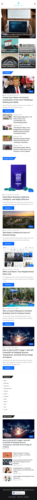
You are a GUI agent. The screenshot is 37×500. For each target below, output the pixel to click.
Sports (5, 401)
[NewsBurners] (18, 3)
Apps (5, 380)
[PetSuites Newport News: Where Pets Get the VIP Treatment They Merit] (7, 138)
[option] (18, 38)
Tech (5, 404)
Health (5, 393)
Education (6, 386)
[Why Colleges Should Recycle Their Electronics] (7, 478)
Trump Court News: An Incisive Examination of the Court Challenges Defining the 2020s (18, 99)
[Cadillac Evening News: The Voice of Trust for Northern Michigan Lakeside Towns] (9, 61)
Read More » (8, 111)
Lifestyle (6, 396)
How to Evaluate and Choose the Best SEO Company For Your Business (22, 461)
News (5, 399)
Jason (5, 95)
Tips (5, 407)
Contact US (20, 497)
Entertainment (8, 388)
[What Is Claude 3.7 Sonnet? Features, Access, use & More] (7, 455)
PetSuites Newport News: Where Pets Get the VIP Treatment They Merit (21, 140)
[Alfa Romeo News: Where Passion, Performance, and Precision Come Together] (7, 147)
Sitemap (26, 497)
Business (6, 383)
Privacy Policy (12, 497)
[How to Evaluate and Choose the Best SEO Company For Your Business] (7, 462)
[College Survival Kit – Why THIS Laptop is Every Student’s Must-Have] (9, 46)
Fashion (6, 391)
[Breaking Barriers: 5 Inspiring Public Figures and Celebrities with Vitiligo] (7, 470)
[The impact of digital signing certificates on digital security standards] (18, 23)
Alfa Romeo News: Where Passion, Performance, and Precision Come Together (22, 149)
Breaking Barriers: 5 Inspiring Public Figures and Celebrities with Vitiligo (23, 469)
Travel (5, 409)
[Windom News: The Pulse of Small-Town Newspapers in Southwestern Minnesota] (27, 46)
